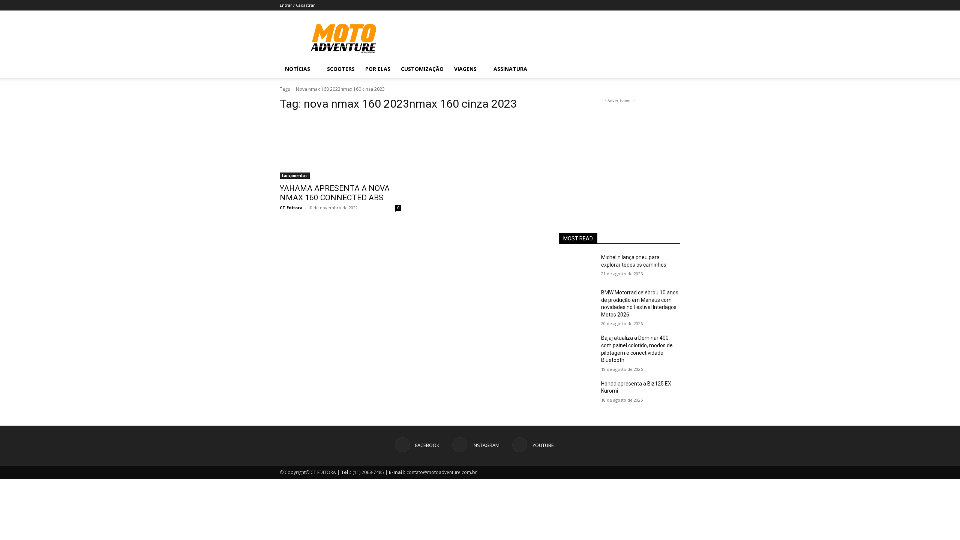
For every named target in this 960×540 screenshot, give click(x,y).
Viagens (465, 68)
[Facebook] (629, 69)
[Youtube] (654, 69)
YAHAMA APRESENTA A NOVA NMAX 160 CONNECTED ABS (335, 193)
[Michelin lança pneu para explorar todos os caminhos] (577, 266)
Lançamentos (295, 175)
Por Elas (377, 68)
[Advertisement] (619, 151)
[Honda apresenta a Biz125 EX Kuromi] (577, 393)
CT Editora (291, 207)
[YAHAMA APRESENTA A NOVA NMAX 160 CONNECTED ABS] (340, 148)
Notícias (297, 68)
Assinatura (510, 68)
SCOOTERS (341, 68)
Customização (422, 68)
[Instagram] (642, 69)
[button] (671, 69)
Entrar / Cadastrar (297, 5)
